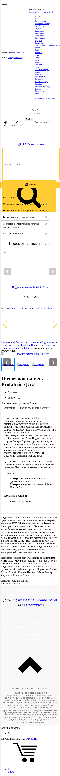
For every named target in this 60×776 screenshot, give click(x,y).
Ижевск (38, 19)
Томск (37, 55)
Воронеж (38, 53)
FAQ (30, 617)
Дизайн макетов (30, 639)
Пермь (37, 50)
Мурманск (39, 36)
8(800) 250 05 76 (17, 52)
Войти (29, 119)
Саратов (38, 28)
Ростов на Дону (41, 81)
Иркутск (38, 40)
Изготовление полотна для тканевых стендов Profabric (30, 628)
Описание (9, 408)
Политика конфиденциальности (30, 692)
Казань (37, 48)
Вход (5, 125)
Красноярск (39, 31)
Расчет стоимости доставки (35, 408)
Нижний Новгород (42, 24)
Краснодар (39, 33)
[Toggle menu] (4, 4)
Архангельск (40, 77)
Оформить (31, 738)
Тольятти (38, 65)
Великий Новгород (42, 86)
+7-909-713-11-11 (47, 600)
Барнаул (38, 89)
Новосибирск (40, 79)
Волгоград (39, 43)
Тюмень (38, 67)
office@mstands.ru (15, 58)
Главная (5, 342)
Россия (38, 16)
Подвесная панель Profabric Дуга (30, 287)
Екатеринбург (40, 21)
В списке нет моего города (45, 98)
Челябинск (39, 26)
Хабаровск (39, 62)
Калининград (40, 91)
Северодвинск (40, 38)
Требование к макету (30, 644)
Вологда (38, 84)
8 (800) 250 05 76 (24, 600)
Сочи (37, 60)
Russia (37, 94)
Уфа (37, 57)
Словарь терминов (30, 635)
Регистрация (16, 125)
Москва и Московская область (47, 45)
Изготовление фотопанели (30, 621)
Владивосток (40, 74)
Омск (37, 72)
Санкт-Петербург (42, 69)
